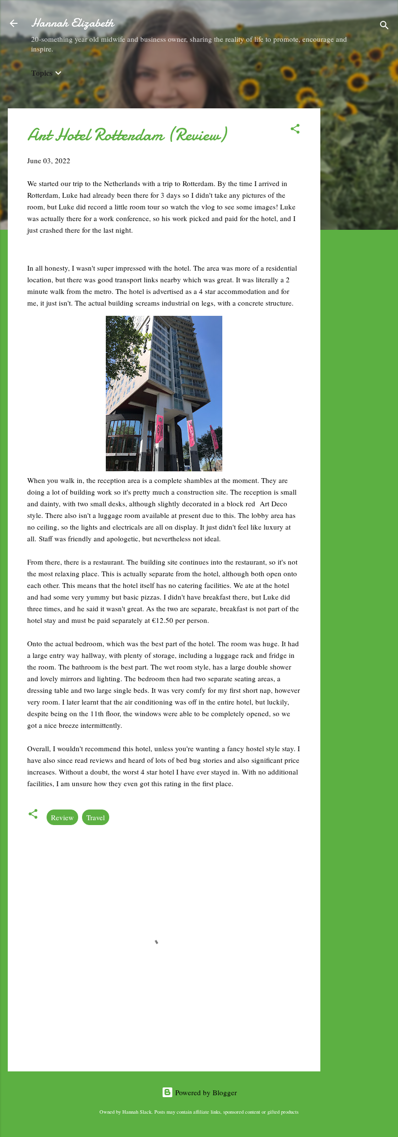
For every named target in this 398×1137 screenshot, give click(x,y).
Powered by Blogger (205, 1092)
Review (62, 817)
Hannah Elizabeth (72, 23)
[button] (295, 130)
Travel (95, 817)
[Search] (384, 26)
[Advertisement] (359, 254)
